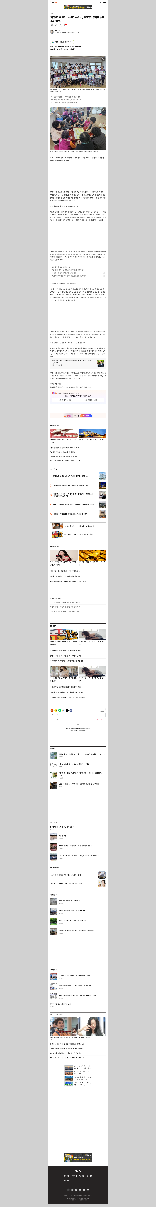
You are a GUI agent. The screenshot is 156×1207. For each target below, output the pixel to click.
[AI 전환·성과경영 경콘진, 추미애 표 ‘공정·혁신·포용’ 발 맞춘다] (53, 785)
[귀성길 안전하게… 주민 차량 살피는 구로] (53, 911)
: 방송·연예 (55, 1014)
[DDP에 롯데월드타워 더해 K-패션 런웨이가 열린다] (53, 847)
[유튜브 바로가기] (76, 1190)
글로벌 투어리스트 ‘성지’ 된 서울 (61, 267)
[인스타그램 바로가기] (80, 1190)
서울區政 (52, 895)
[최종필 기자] (52, 32)
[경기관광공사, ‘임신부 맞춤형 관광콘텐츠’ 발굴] (53, 765)
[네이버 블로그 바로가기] (87, 1190)
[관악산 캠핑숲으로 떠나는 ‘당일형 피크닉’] (53, 921)
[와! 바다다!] (53, 837)
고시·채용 (89, 1176)
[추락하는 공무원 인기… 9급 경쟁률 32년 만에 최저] (53, 986)
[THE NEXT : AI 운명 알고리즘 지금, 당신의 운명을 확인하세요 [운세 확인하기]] (78, 415)
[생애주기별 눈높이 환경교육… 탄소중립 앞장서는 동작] (53, 931)
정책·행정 (52, 749)
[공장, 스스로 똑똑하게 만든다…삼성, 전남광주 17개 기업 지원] (53, 857)
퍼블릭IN (66, 1180)
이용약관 (70, 1196)
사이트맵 (85, 1196)
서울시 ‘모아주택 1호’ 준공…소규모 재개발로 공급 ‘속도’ (68, 270)
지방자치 (52, 823)
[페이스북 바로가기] (68, 1190)
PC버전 (90, 1196)
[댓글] (65, 25)
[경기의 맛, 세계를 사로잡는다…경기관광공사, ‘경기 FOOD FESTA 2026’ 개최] (53, 775)
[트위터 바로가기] (72, 1190)
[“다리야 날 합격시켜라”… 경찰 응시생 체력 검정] (53, 976)
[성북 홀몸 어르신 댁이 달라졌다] (53, 901)
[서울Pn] (53, 2)
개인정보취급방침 (78, 1196)
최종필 (56, 31)
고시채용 (52, 970)
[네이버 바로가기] (84, 1190)
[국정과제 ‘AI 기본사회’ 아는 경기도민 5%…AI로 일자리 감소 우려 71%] (53, 755)
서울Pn (52, 14)
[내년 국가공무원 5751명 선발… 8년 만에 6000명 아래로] (53, 996)
